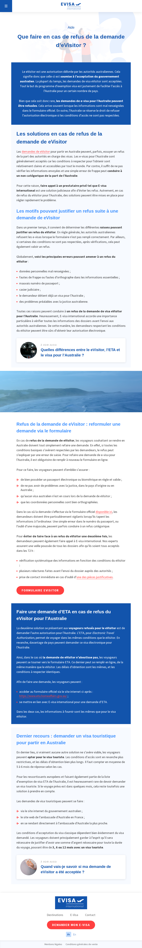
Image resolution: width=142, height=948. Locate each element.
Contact (90, 915)
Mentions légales (53, 944)
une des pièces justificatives (95, 577)
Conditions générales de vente (82, 944)
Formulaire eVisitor (40, 590)
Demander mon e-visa (71, 925)
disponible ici (104, 512)
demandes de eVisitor (36, 151)
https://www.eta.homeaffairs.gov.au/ (43, 696)
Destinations (55, 915)
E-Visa (74, 915)
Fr (68, 934)
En (74, 934)
